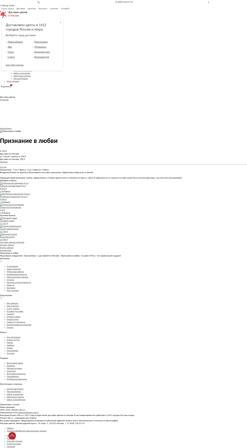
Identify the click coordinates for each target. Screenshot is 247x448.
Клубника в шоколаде (17, 379)
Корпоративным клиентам (19, 325)
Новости (10, 285)
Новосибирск (15, 42)
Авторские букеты (15, 389)
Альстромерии (13, 337)
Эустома (10, 353)
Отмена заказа (13, 317)
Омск (11, 52)
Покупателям (6, 295)
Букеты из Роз (13, 340)
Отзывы (10, 280)
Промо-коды (13, 319)
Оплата (10, 327)
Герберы (11, 345)
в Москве (13, 15)
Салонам (54, 9)
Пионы (10, 343)
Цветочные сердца (22, 76)
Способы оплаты (15, 441)
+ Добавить (5, 191)
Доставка (20, 9)
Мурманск (40, 47)
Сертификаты (13, 376)
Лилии (10, 348)
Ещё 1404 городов (15, 65)
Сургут (11, 57)
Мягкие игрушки (14, 368)
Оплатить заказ (14, 444)
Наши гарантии (14, 269)
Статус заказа (7, 9)
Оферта (10, 428)
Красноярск (41, 42)
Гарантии (32, 9)
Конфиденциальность (17, 274)
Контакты (43, 9)
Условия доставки (15, 311)
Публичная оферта (15, 272)
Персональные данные (17, 277)
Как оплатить (13, 306)
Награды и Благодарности (19, 282)
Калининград (42, 52)
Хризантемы (6, 128)
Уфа (10, 47)
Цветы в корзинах (21, 73)
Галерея (10, 314)
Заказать (4, 162)
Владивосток (41, 57)
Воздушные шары (15, 363)
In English (65, 9)
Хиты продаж (13, 81)
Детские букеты (20, 79)
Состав (3, 167)
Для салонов (12, 290)
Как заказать (12, 303)
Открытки (11, 371)
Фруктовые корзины (16, 374)
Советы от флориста (16, 322)
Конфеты (11, 366)
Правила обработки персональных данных (27, 431)
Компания (4, 258)
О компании (12, 266)
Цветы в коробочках (16, 400)
